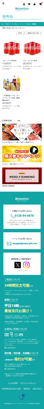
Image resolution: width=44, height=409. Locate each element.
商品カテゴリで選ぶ (12, 24)
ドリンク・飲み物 (25, 24)
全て (2, 24)
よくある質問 (13, 383)
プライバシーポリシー (28, 383)
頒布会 (34, 24)
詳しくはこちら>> (10, 347)
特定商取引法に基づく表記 (11, 388)
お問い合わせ (37, 388)
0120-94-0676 (24, 215)
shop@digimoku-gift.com (25, 243)
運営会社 (27, 388)
